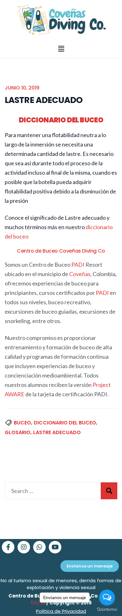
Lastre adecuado (57, 432)
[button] (61, 49)
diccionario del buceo (65, 422)
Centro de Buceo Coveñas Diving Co (61, 250)
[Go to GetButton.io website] (107, 610)
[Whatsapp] (39, 547)
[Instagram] (24, 547)
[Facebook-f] (8, 547)
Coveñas (79, 273)
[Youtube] (55, 547)
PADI (77, 264)
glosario (17, 432)
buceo (22, 422)
